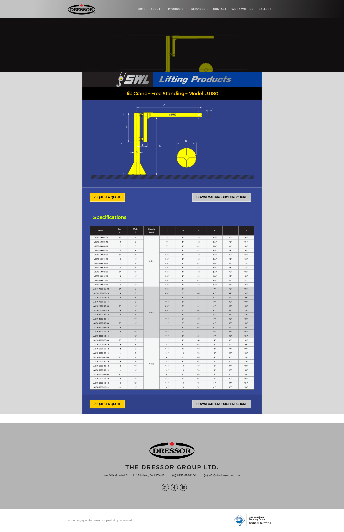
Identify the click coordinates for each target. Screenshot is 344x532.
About (155, 9)
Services (198, 9)
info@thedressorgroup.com (225, 475)
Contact (219, 9)
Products (176, 9)
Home (141, 9)
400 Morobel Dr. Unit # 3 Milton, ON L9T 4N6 (136, 475)
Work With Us (242, 9)
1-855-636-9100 (186, 475)
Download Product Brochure (221, 197)
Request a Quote (107, 197)
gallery (265, 9)
